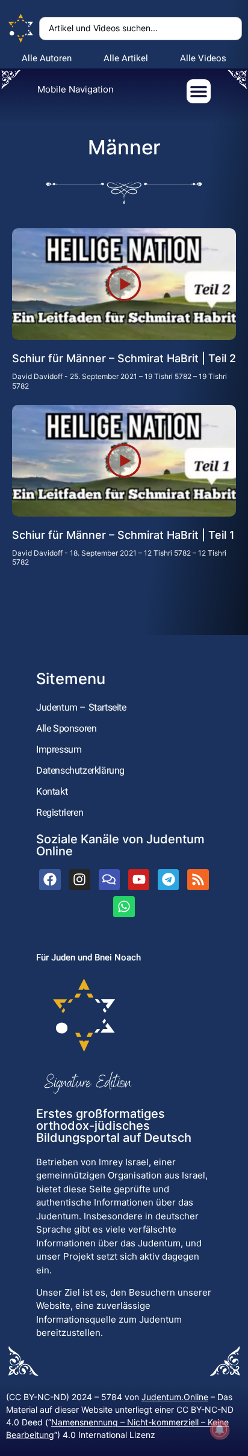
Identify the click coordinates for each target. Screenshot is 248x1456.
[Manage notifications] (219, 1429)
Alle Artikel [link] (126, 58)
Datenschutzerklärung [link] (80, 770)
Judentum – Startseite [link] (81, 707)
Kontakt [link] (51, 791)
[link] (21, 28)
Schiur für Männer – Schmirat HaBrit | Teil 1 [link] (123, 535)
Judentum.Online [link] (174, 1397)
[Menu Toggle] (199, 91)
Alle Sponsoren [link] (66, 728)
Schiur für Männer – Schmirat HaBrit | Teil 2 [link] (124, 358)
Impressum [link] (58, 749)
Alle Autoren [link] (47, 58)
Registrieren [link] (59, 812)
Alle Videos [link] (203, 58)
